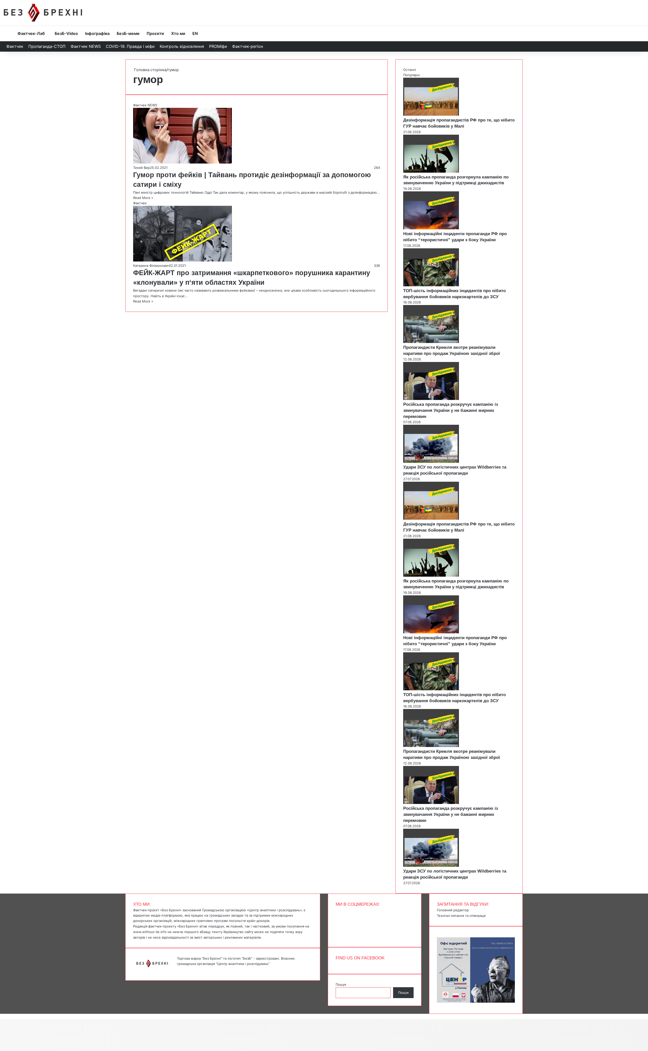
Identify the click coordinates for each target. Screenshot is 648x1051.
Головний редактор (453, 910)
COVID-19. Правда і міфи (130, 46)
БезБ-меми (128, 33)
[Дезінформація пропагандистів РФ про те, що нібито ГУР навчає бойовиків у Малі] (431, 114)
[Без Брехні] (43, 13)
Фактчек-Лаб (31, 33)
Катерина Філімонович (151, 266)
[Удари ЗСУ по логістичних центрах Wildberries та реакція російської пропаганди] (431, 461)
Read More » (143, 198)
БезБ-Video (66, 33)
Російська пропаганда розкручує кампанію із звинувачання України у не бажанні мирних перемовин (450, 410)
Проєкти (155, 33)
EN (195, 33)
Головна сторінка (149, 69)
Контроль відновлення (182, 46)
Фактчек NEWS (86, 46)
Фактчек (14, 46)
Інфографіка (97, 33)
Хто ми (178, 33)
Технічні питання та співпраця (461, 916)
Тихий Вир (141, 168)
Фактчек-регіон (247, 46)
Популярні (411, 75)
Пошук (341, 984)
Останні (409, 70)
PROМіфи (218, 46)
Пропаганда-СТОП (47, 46)
